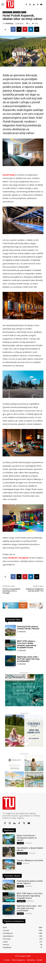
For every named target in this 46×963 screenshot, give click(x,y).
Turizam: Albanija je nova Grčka (30, 860)
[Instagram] (30, 4)
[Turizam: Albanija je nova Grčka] (9, 864)
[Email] (36, 29)
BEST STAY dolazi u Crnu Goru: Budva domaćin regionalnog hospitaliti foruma (26, 644)
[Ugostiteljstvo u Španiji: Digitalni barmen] (9, 852)
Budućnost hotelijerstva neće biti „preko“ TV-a (34, 590)
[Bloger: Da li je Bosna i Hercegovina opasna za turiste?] (9, 839)
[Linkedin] (34, 4)
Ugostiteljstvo (22, 853)
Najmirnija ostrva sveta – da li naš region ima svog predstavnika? (28, 659)
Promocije (7, 12)
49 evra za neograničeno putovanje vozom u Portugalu (11, 591)
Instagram (23, 557)
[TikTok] (19, 823)
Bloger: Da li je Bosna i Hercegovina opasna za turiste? (27, 837)
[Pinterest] (24, 29)
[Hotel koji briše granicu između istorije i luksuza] (10, 630)
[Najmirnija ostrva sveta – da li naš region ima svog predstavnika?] (10, 660)
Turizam (16, 12)
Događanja (21, 901)
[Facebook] (26, 4)
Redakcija (9, 23)
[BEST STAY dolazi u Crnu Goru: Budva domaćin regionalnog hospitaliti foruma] (10, 645)
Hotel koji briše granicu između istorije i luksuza (28, 627)
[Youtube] (41, 4)
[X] (37, 4)
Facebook (12, 557)
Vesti (24, 12)
